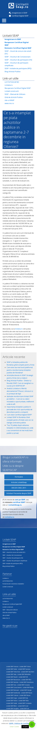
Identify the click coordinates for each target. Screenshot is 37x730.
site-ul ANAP (9, 100)
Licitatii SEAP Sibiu (23, 700)
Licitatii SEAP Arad (23, 706)
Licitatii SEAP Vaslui (11, 669)
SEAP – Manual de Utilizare (15, 94)
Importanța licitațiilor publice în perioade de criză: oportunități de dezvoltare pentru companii (19, 409)
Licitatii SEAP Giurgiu (26, 690)
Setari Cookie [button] (14, 726)
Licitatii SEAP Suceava (24, 669)
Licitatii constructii (12, 91)
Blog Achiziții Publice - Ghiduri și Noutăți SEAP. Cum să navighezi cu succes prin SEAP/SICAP (20, 383)
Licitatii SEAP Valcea (11, 700)
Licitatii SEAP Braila (28, 687)
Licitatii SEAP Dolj (23, 698)
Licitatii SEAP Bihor (11, 706)
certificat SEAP (19, 502)
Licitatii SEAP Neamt (12, 677)
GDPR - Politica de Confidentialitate (22, 723)
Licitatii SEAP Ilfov (26, 680)
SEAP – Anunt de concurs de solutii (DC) (18, 52)
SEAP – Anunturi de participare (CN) (18, 60)
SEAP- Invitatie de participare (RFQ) (18, 68)
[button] (32, 724)
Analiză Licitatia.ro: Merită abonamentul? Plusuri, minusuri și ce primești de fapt (20, 391)
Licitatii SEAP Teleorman (13, 672)
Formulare (19, 477)
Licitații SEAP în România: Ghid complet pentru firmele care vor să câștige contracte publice (20, 420)
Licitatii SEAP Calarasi (12, 695)
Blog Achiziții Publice (12, 71)
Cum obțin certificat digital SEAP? (19, 415)
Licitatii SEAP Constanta (24, 703)
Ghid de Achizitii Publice (14, 97)
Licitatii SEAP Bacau (24, 695)
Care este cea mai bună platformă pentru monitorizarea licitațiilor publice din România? (20, 370)
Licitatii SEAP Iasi (24, 708)
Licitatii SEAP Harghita (12, 708)
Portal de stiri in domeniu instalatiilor (13, 584)
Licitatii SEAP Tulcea (25, 666)
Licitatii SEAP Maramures (13, 680)
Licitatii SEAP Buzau (26, 693)
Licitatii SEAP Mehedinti (24, 674)
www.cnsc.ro (9, 103)
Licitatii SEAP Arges (11, 698)
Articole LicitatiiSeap (19, 482)
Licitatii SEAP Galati (11, 703)
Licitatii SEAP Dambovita (13, 693)
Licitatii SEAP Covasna (23, 685)
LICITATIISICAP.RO (12, 82)
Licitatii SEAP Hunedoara (26, 682)
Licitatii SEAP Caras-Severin (14, 687)
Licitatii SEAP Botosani (12, 690)
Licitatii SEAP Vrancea (12, 666)
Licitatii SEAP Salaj (11, 674)
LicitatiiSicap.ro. (15, 505)
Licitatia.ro (9, 85)
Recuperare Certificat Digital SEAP (18, 88)
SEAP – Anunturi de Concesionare (17, 57)
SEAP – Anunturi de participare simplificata (16, 64)
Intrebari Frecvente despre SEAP (18, 493)
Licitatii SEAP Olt (23, 677)
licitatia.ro (19, 329)
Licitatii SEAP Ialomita (12, 682)
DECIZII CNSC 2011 (19, 488)
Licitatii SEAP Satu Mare (27, 672)
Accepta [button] (25, 727)
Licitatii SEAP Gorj (11, 685)
